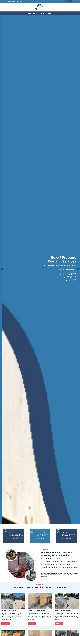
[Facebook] (66, 1)
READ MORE (5, 623)
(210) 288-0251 (10, 1)
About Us (35, 13)
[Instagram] (69, 1)
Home (29, 13)
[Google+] (71, 1)
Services (42, 13)
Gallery (50, 13)
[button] (2, 269)
